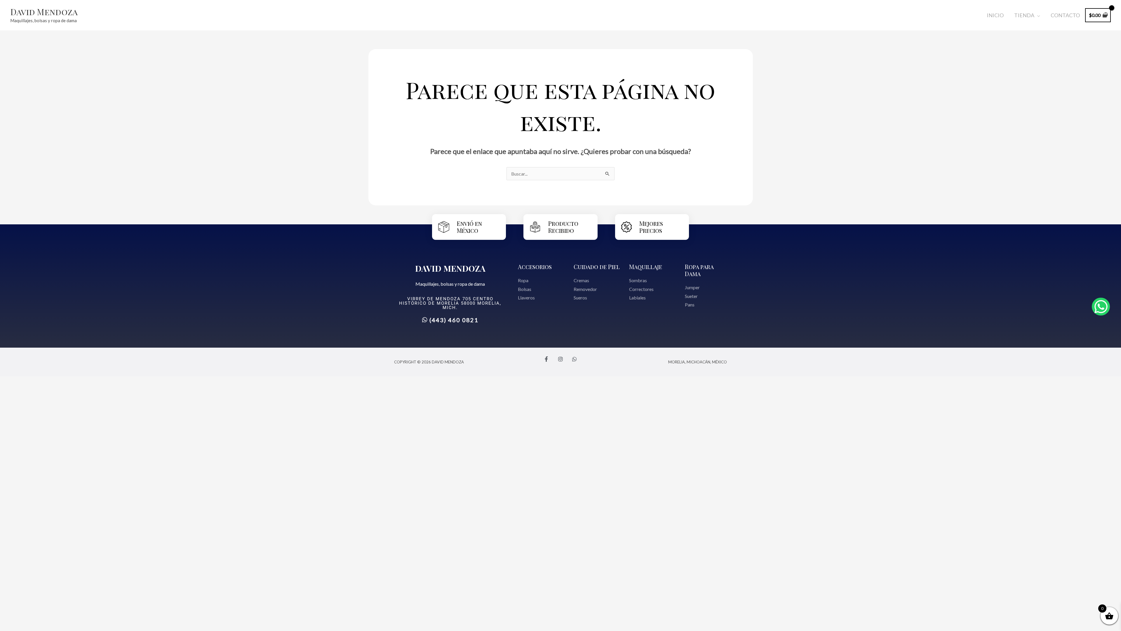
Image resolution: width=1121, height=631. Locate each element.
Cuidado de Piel (597, 267)
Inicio (995, 15)
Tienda (1024, 15)
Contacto (1065, 15)
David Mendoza (44, 11)
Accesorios (535, 267)
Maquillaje (645, 267)
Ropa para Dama (699, 270)
